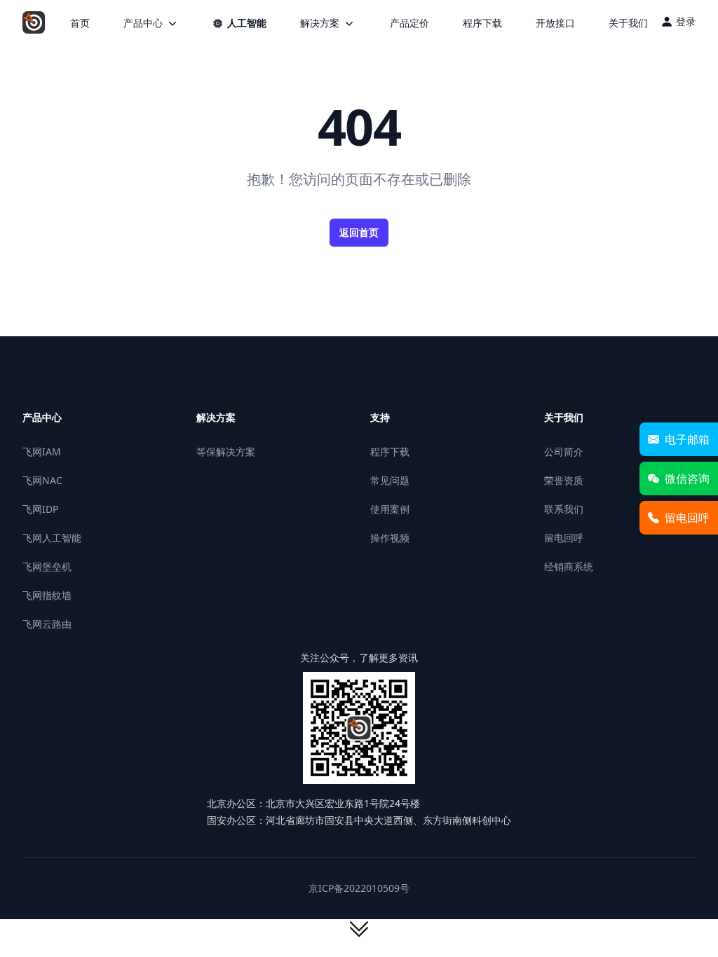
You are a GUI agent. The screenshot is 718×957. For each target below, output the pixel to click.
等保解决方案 (225, 451)
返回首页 (359, 232)
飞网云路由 (47, 624)
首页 (80, 22)
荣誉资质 (563, 480)
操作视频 (389, 537)
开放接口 (555, 22)
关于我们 (628, 22)
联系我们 (563, 509)
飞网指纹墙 (47, 595)
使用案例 (389, 509)
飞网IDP (40, 509)
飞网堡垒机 (47, 566)
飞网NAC (42, 480)
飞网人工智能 (51, 537)
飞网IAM (41, 451)
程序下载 (482, 22)
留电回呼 (563, 537)
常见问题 (389, 480)
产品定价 (409, 22)
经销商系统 (568, 566)
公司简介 (563, 451)
